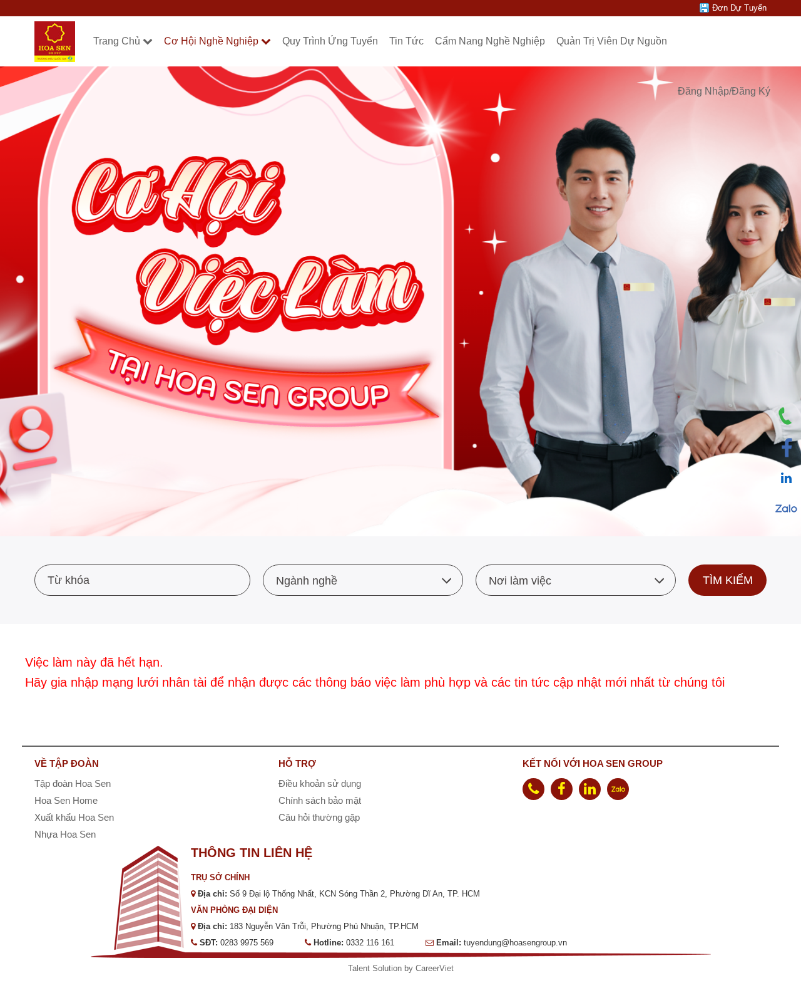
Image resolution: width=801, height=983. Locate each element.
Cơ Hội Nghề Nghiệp (211, 41)
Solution (388, 968)
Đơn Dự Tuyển (739, 8)
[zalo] (618, 789)
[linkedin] (590, 789)
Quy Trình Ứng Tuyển (330, 41)
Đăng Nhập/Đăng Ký (724, 91)
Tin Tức (406, 41)
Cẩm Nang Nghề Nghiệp (490, 41)
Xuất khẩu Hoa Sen (74, 817)
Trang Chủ (116, 41)
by (410, 968)
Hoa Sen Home (66, 800)
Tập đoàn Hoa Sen (72, 783)
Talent (360, 968)
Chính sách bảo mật (319, 800)
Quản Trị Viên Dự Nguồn (611, 41)
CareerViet (435, 968)
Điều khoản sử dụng (319, 783)
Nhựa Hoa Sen (65, 834)
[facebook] (562, 789)
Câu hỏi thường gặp (319, 817)
